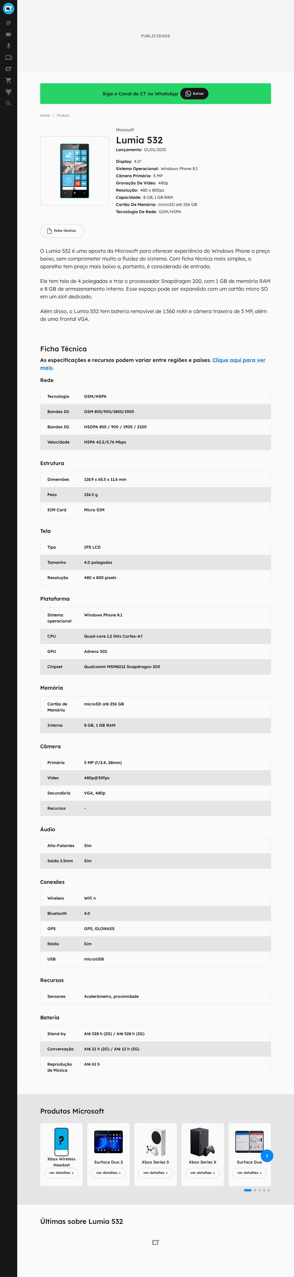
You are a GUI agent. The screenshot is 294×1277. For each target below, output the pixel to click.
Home (45, 115)
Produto (63, 115)
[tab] (62, 231)
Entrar (198, 93)
